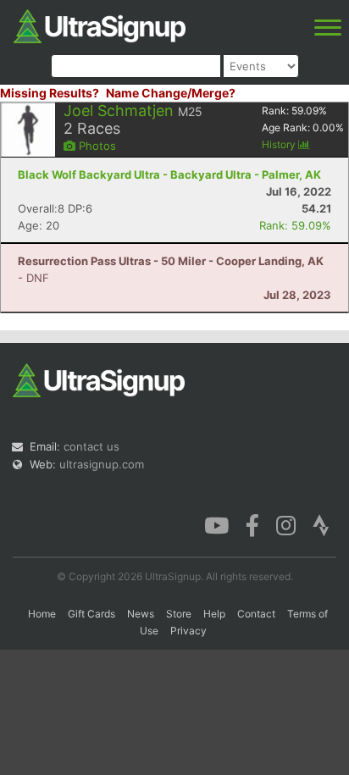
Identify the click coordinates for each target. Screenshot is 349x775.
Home (42, 613)
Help (214, 613)
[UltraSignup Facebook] (252, 524)
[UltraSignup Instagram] (285, 524)
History (280, 144)
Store (178, 613)
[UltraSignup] (100, 24)
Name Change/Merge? (170, 93)
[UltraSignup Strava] (321, 524)
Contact (256, 613)
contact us (91, 446)
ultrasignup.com (101, 464)
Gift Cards (91, 613)
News (140, 613)
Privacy (188, 630)
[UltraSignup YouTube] (216, 524)
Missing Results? (49, 93)
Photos (95, 145)
